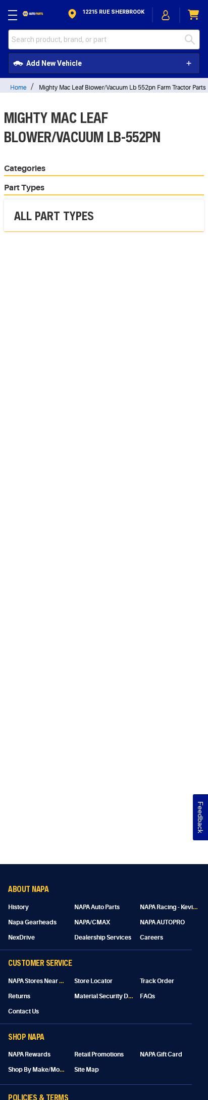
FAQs (147, 996)
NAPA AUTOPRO (162, 922)
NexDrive (21, 937)
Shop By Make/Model (38, 1069)
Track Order (157, 981)
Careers (151, 937)
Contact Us (23, 1011)
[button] (105, 15)
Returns (19, 996)
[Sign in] (166, 15)
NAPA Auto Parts (97, 907)
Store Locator (93, 981)
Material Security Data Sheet (114, 996)
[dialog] (166, 15)
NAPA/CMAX (92, 922)
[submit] (192, 39)
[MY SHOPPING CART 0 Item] (194, 15)
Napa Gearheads (32, 922)
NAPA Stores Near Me (38, 981)
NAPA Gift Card (161, 1054)
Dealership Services (102, 937)
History (18, 907)
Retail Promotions (99, 1054)
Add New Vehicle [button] (54, 63)
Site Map (86, 1069)
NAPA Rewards (29, 1054)
